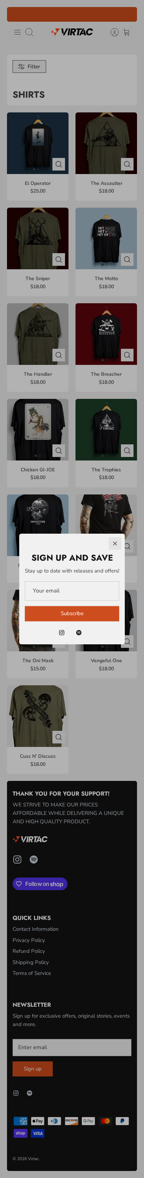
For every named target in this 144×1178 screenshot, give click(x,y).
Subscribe (72, 613)
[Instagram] (62, 632)
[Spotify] (79, 632)
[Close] (115, 543)
